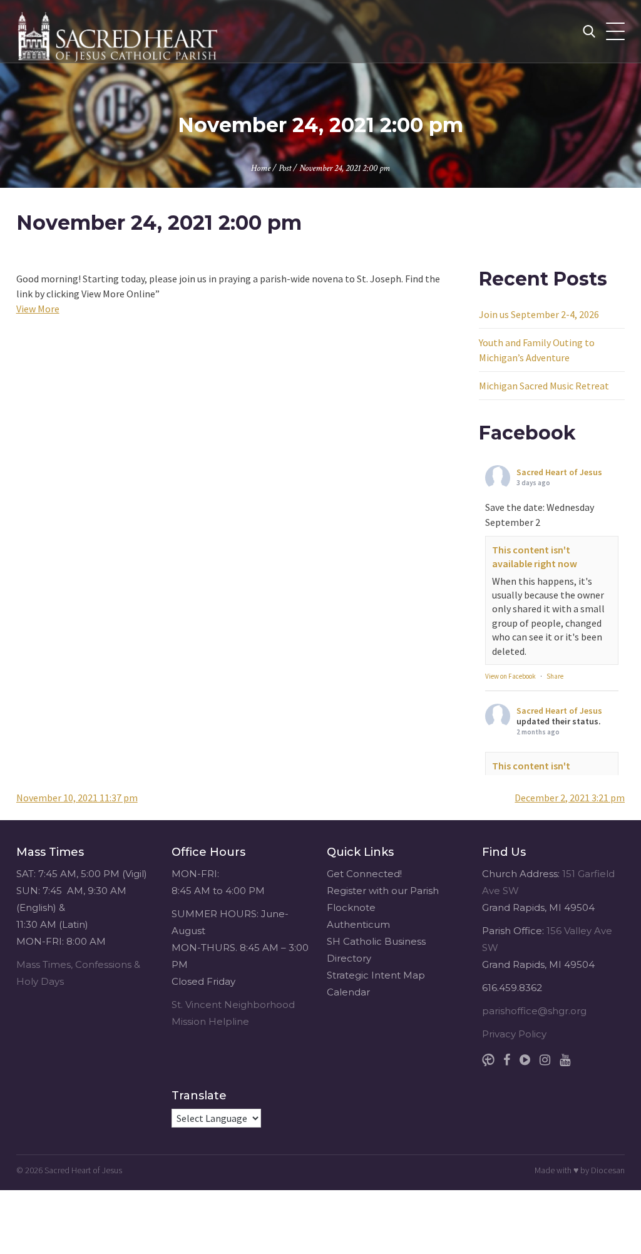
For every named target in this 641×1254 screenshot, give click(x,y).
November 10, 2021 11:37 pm (77, 797)
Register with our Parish (383, 891)
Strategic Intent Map (376, 975)
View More (37, 308)
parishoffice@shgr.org (534, 1011)
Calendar (348, 992)
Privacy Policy (514, 1034)
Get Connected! (364, 874)
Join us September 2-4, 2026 (539, 314)
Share (554, 676)
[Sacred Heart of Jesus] (119, 31)
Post (285, 168)
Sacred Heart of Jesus (559, 472)
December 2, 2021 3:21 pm (570, 797)
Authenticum (358, 924)
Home (260, 168)
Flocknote (351, 907)
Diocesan (608, 1170)
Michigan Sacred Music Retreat (544, 385)
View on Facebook (510, 676)
